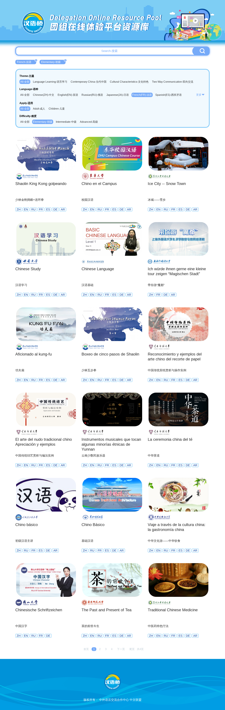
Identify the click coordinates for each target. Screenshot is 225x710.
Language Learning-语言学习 (50, 81)
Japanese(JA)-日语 (117, 94)
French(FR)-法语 (142, 94)
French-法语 (26, 61)
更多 (198, 94)
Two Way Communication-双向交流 (172, 81)
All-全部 (24, 81)
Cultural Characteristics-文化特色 (129, 81)
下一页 (121, 649)
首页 (86, 649)
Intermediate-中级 (66, 121)
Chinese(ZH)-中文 (43, 94)
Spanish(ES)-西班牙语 (168, 94)
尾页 (132, 649)
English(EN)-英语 (68, 94)
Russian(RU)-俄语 (92, 94)
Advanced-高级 (89, 121)
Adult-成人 (39, 108)
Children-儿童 (57, 108)
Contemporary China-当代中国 (88, 81)
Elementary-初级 (53, 61)
